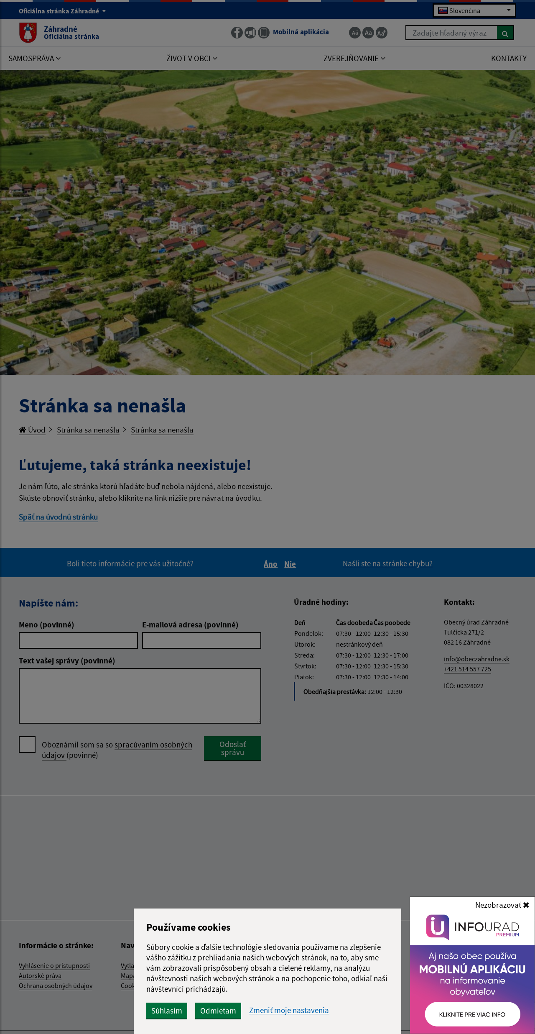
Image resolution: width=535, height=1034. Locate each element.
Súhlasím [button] (166, 1011)
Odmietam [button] (218, 1011)
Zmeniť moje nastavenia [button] (289, 1010)
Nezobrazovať (499, 905)
